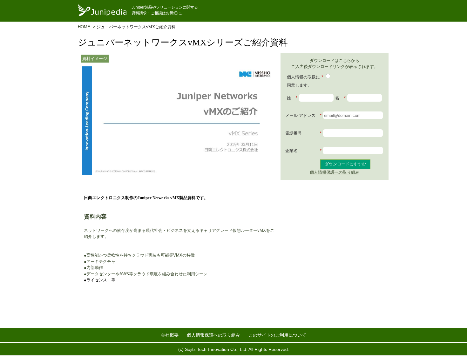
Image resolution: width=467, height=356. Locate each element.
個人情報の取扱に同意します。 (305, 81)
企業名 (303, 150)
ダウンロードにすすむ (345, 164)
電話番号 (303, 133)
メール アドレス (303, 115)
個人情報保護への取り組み (334, 172)
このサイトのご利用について (277, 335)
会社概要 (170, 335)
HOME (85, 26)
